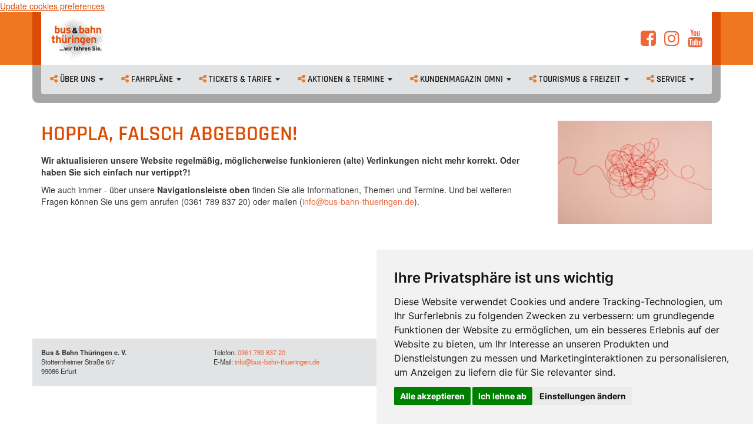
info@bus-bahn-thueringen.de (358, 201)
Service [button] (671, 79)
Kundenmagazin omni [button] (461, 79)
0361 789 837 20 (261, 352)
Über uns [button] (78, 79)
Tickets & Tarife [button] (240, 79)
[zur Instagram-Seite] (671, 41)
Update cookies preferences (52, 6)
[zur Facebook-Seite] (648, 41)
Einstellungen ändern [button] (582, 396)
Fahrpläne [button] (152, 79)
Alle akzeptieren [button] (432, 396)
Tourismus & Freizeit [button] (580, 79)
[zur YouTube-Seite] (695, 41)
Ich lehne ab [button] (502, 396)
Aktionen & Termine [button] (346, 79)
